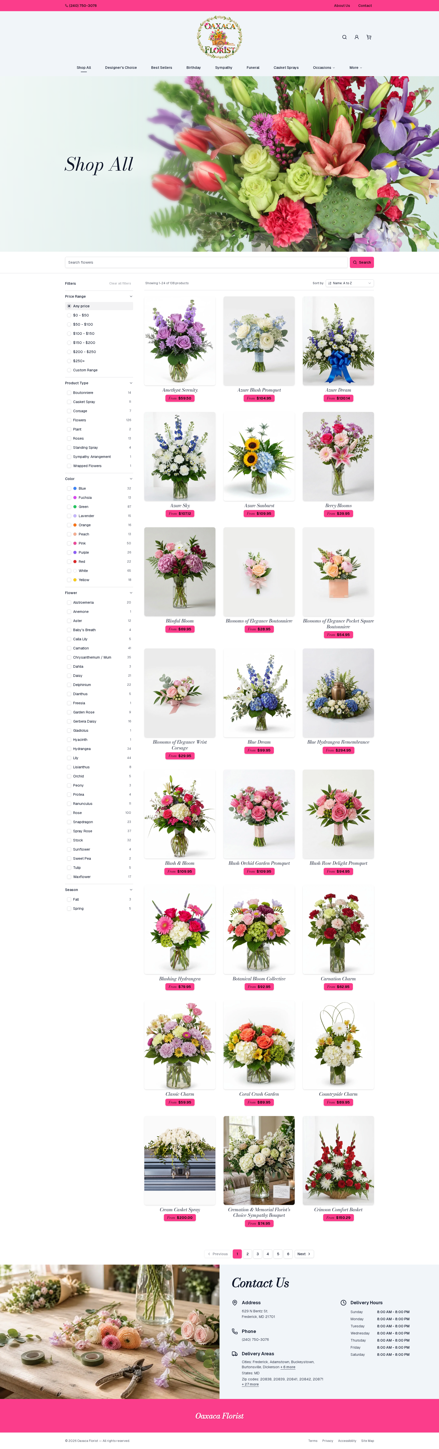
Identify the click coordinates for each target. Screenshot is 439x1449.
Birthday (193, 67)
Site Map (367, 1441)
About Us (342, 5)
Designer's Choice (121, 67)
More (354, 67)
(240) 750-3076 (83, 5)
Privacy (327, 1441)
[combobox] (350, 283)
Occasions (322, 67)
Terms (312, 1441)
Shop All (84, 67)
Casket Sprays (286, 67)
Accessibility (347, 1441)
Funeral (253, 67)
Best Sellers (161, 67)
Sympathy (223, 67)
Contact (365, 5)
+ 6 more (287, 1367)
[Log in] (357, 37)
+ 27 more (250, 1384)
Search (365, 262)
